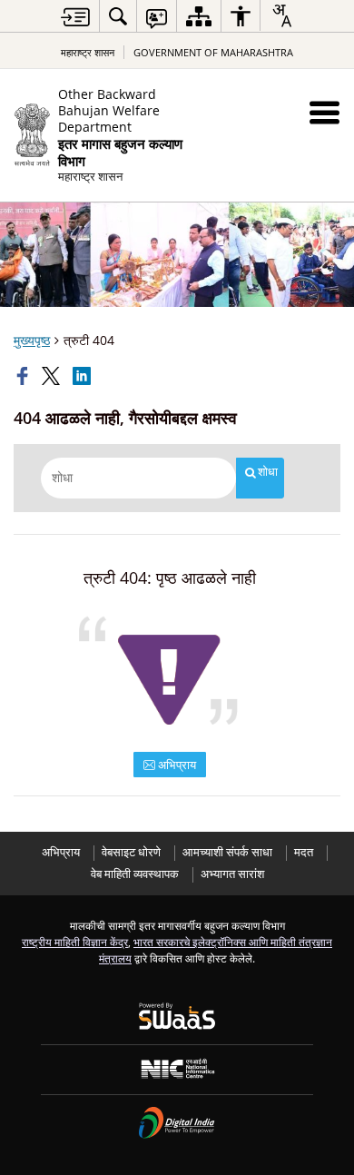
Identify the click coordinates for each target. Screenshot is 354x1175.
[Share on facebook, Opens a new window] (24, 376)
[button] (324, 112)
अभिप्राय (175, 764)
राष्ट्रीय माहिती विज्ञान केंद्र (75, 941)
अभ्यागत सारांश (232, 874)
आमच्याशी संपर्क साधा (227, 852)
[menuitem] (118, 16)
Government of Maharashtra (213, 52)
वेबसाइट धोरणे (131, 852)
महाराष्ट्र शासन (87, 52)
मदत (303, 852)
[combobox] (281, 15)
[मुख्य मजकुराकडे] (75, 17)
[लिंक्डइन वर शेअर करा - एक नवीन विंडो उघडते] (83, 376)
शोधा (268, 472)
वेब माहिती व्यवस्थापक (135, 874)
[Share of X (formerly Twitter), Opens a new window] (53, 376)
